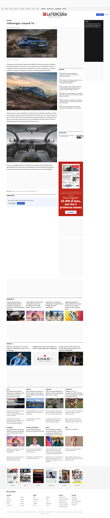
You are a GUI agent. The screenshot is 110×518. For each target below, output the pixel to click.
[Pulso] (25, 483)
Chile (8, 389)
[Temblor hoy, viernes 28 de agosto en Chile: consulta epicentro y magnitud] (45, 359)
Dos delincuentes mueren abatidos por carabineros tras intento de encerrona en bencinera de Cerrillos (68, 75)
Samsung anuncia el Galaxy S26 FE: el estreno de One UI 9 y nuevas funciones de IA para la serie (73, 305)
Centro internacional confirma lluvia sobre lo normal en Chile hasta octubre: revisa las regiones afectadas (15, 305)
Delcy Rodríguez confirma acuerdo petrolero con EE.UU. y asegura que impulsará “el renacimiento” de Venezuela (70, 81)
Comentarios (16, 59)
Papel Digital (58, 8)
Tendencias (48, 389)
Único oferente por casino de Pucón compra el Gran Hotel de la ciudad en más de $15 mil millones (35, 394)
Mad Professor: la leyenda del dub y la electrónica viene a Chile (34, 457)
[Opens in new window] (38, 483)
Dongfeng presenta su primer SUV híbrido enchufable (67, 136)
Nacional (11, 8)
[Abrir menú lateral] (2, 15)
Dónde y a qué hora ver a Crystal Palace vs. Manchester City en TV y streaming (18, 348)
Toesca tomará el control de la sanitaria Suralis (33, 419)
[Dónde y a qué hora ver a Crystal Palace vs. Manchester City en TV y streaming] (19, 359)
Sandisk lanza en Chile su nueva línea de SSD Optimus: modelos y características (16, 450)
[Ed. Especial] (51, 483)
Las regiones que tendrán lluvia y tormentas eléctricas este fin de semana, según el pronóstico (53, 420)
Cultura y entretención (32, 427)
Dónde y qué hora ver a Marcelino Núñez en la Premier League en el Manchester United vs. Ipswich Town (73, 420)
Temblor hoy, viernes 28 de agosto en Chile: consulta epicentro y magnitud (45, 347)
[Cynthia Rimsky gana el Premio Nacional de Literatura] (35, 441)
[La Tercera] (12, 483)
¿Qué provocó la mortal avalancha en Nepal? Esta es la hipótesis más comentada (55, 304)
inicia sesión (12, 203)
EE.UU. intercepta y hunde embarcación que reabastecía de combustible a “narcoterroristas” (70, 107)
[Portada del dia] (71, 188)
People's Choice (15, 191)
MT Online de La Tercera (14, 27)
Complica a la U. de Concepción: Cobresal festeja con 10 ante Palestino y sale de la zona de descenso (74, 394)
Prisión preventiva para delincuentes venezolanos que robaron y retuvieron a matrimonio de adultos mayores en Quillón (71, 95)
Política (6, 8)
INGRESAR (107, 14)
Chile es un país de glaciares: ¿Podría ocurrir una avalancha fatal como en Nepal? (54, 393)
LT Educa (64, 8)
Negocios (16, 8)
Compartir (10, 59)
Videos (37, 8)
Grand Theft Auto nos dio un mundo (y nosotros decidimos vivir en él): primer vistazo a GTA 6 (34, 304)
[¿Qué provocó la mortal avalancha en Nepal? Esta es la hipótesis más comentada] (55, 316)
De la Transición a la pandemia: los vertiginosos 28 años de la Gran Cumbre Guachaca (34, 450)
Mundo (33, 8)
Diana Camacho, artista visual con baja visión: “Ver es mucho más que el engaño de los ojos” (74, 458)
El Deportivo (28, 8)
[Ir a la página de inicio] (55, 15)
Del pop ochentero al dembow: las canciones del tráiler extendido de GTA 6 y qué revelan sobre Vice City (54, 412)
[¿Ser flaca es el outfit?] (74, 441)
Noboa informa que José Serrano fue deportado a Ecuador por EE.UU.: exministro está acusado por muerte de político (70, 101)
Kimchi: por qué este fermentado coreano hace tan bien (73, 449)
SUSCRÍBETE (70, 212)
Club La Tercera (50, 8)
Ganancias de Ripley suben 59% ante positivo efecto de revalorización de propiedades (35, 412)
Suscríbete (21, 203)
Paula (66, 427)
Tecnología (22, 8)
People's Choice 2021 (23, 191)
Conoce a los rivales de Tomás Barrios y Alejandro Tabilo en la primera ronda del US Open (74, 412)
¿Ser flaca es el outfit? (71, 429)
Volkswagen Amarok (32, 191)
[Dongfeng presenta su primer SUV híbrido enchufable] (80, 137)
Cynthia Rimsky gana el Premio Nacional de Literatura (35, 430)
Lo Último (43, 8)
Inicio (2, 8)
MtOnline (9, 20)
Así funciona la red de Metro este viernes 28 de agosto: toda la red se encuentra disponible (70, 348)
